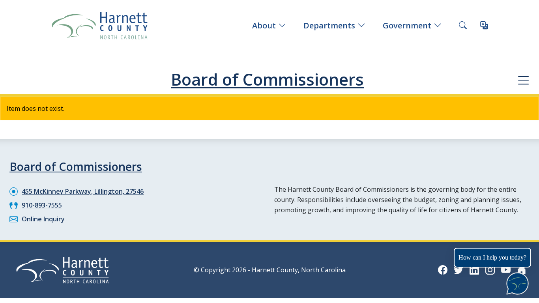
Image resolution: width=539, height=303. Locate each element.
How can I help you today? (492, 257)
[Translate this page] (484, 26)
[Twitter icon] (458, 269)
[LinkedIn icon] (474, 269)
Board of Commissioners (267, 79)
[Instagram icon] (490, 269)
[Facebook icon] (442, 269)
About (264, 25)
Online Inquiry (43, 219)
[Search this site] (463, 26)
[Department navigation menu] (523, 79)
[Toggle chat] (516, 282)
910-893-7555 (42, 205)
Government (407, 25)
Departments (329, 25)
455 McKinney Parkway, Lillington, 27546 (83, 191)
